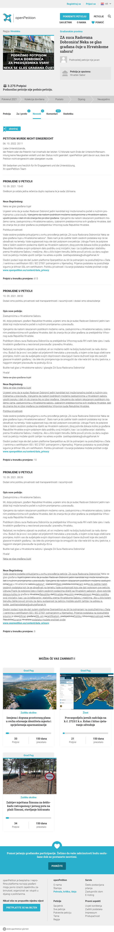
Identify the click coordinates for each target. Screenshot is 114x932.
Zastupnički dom (94, 891)
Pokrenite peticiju (74, 16)
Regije (56, 919)
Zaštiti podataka (93, 909)
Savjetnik (65, 22)
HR (106, 4)
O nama (81, 22)
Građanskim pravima (71, 31)
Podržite (57, 866)
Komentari (52, 112)
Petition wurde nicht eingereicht (28, 138)
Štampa (57, 888)
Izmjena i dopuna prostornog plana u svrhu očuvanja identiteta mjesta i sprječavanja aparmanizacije (28, 721)
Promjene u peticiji (18, 181)
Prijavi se (91, 4)
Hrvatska (15, 31)
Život (85, 712)
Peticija (7, 113)
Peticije (99, 16)
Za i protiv (21, 112)
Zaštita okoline (29, 712)
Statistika (68, 113)
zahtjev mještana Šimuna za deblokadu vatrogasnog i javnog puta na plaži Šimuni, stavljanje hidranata (28, 806)
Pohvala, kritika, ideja (64, 891)
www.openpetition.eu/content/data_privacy (26, 270)
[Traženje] (109, 16)
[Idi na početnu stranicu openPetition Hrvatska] (19, 18)
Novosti (37, 112)
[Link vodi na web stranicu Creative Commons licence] (5, 928)
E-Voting (89, 895)
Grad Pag (29, 670)
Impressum (91, 912)
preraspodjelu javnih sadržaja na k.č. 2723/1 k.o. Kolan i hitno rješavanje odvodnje (85, 721)
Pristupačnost (92, 916)
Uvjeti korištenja (93, 905)
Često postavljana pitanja (94, 886)
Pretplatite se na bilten (21, 907)
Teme (56, 916)
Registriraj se (74, 4)
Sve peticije (59, 909)
